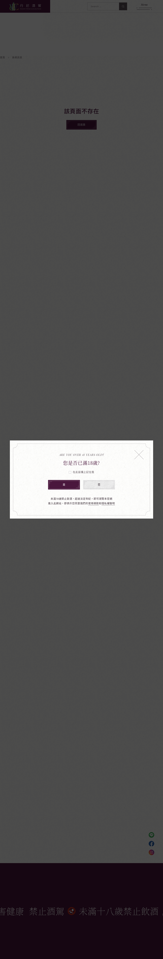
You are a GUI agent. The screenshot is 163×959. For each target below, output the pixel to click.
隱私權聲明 (108, 503)
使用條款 (93, 503)
